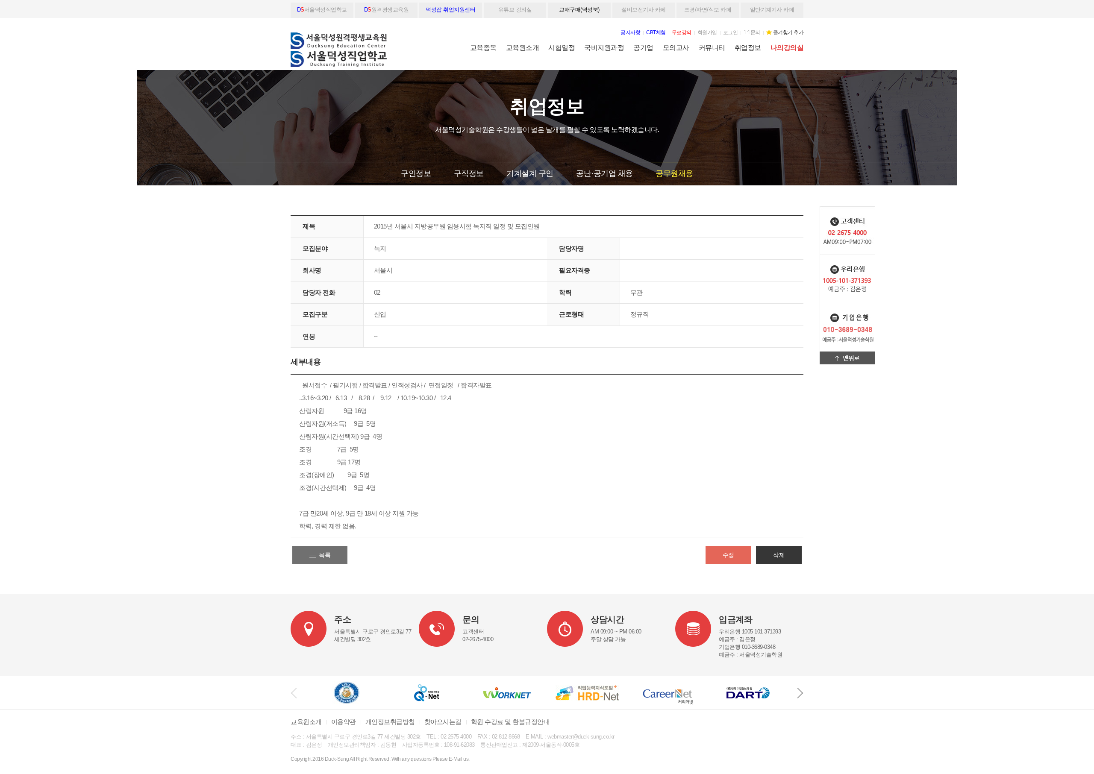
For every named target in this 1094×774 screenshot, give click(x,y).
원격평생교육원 (386, 9)
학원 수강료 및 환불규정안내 (510, 721)
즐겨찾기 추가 (788, 32)
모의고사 (676, 47)
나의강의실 (787, 47)
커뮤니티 (712, 47)
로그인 (730, 32)
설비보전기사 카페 (643, 9)
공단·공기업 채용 (604, 173)
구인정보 (416, 173)
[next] (800, 692)
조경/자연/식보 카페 (708, 9)
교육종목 (483, 47)
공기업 (643, 47)
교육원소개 (522, 47)
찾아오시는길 (443, 721)
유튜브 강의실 (515, 9)
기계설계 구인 (529, 173)
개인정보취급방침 (390, 721)
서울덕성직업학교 (322, 9)
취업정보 (748, 47)
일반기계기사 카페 (772, 9)
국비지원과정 (604, 47)
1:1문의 (752, 32)
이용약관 (343, 721)
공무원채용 (674, 173)
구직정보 (469, 173)
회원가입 (707, 32)
